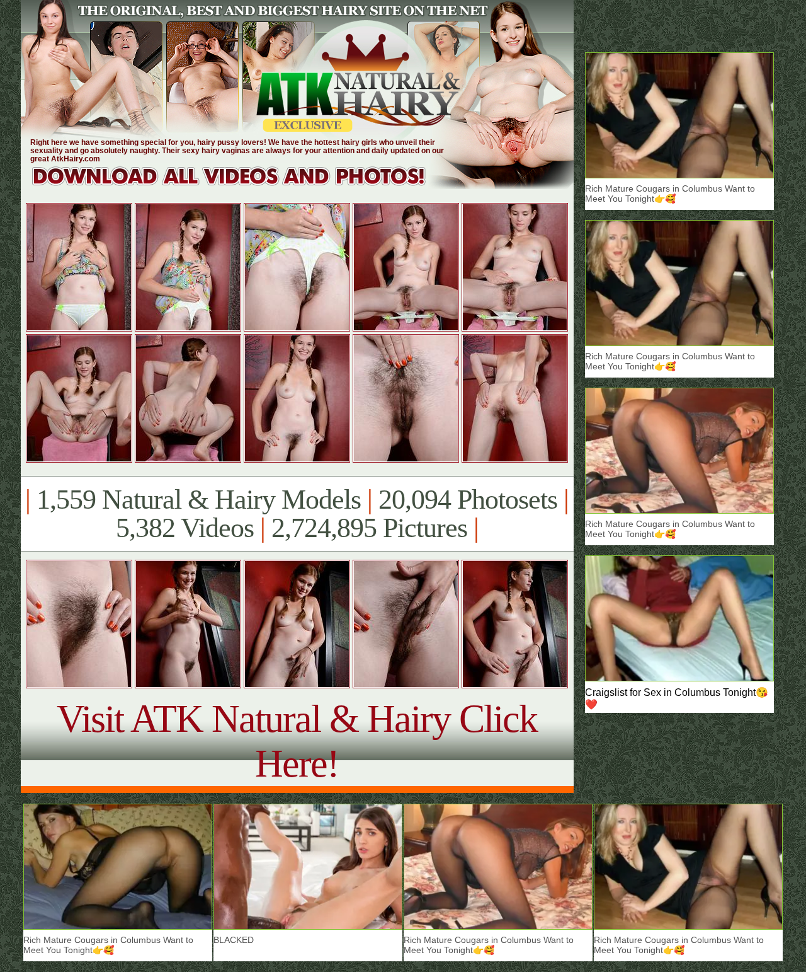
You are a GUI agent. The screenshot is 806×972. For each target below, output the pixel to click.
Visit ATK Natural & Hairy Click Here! (297, 741)
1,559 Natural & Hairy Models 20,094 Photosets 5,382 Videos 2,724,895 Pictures (297, 513)
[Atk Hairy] (241, 185)
